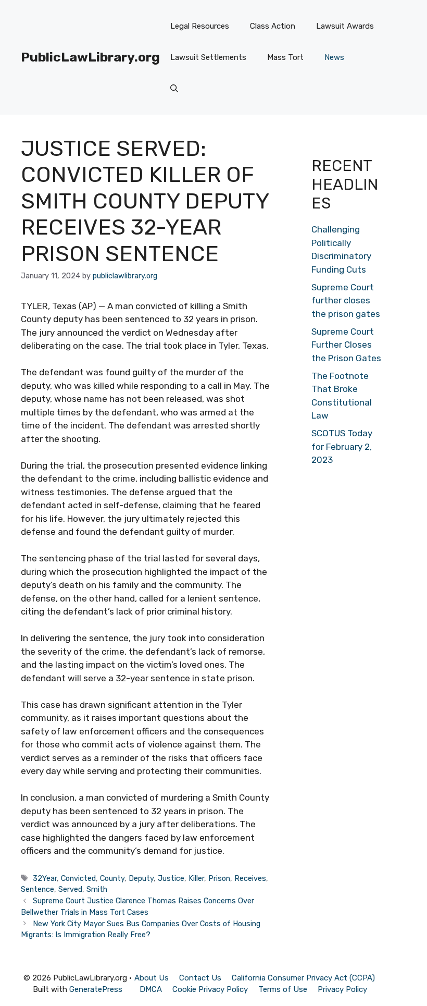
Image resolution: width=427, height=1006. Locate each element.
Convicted (78, 878)
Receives (250, 878)
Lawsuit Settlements (208, 57)
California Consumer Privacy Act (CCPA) (303, 978)
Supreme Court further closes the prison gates (345, 300)
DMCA (151, 989)
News (334, 57)
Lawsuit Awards (345, 26)
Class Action (272, 26)
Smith (96, 889)
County (112, 878)
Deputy (141, 878)
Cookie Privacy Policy (210, 989)
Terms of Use (282, 989)
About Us (151, 978)
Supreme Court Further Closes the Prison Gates (346, 344)
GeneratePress (95, 989)
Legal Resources (199, 26)
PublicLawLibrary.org (90, 57)
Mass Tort (285, 57)
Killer (196, 878)
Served (70, 889)
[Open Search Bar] (174, 88)
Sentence (37, 889)
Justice (171, 878)
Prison (219, 878)
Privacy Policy (342, 989)
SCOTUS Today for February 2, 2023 (341, 446)
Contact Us (200, 978)
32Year (45, 878)
